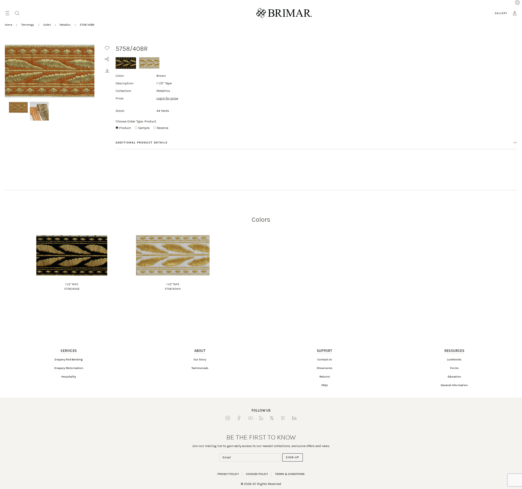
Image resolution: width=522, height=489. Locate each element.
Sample (143, 128)
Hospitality (68, 376)
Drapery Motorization (68, 368)
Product (125, 128)
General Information (454, 385)
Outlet (47, 24)
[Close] (517, 2)
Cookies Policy (257, 474)
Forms (454, 368)
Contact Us (324, 359)
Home (8, 24)
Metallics (65, 24)
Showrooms (324, 368)
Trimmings (27, 24)
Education (454, 376)
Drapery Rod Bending (68, 359)
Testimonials (199, 368)
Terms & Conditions (290, 474)
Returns (324, 376)
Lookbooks (454, 359)
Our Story (200, 359)
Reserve (162, 128)
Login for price (167, 98)
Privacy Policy (228, 474)
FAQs (324, 385)
